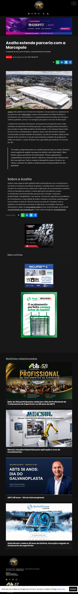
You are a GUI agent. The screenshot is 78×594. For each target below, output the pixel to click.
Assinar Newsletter (11, 574)
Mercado (9, 57)
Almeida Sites (20, 570)
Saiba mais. (61, 589)
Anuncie (8, 573)
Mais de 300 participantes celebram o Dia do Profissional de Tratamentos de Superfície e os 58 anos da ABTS (37, 402)
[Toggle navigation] (74, 3)
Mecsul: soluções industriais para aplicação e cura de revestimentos (34, 450)
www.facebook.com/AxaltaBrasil (20, 209)
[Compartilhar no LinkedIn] (62, 62)
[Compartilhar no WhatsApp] (58, 62)
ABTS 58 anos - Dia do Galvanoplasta (26, 497)
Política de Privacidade (12, 575)
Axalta (10, 112)
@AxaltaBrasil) (60, 209)
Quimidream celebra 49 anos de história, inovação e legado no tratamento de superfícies (38, 544)
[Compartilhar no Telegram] (66, 62)
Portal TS (35, 57)
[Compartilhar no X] (53, 62)
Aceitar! (73, 589)
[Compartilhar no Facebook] (70, 62)
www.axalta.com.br (33, 207)
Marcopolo (26, 114)
